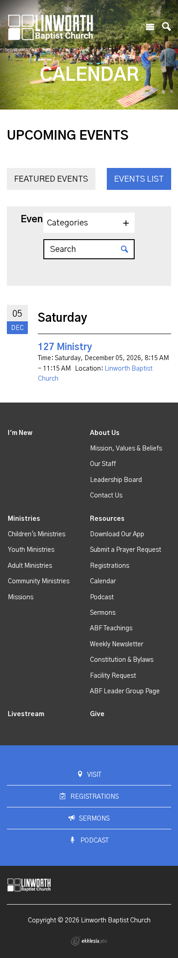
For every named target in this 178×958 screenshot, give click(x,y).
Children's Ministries (36, 534)
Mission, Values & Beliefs (126, 448)
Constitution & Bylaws (121, 660)
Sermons (102, 613)
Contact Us (106, 495)
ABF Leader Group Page (125, 691)
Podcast (102, 597)
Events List (139, 179)
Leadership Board (116, 480)
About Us (105, 433)
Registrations (109, 566)
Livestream (26, 714)
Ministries (24, 519)
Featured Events (51, 179)
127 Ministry (65, 347)
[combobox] (89, 223)
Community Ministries (38, 581)
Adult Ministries (30, 566)
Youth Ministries (31, 550)
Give (97, 714)
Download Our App (117, 534)
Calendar (103, 581)
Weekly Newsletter (116, 644)
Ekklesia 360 (89, 941)
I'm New (20, 433)
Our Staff (103, 464)
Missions (20, 597)
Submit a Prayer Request (125, 550)
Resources (107, 519)
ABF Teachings (111, 628)
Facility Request (113, 676)
